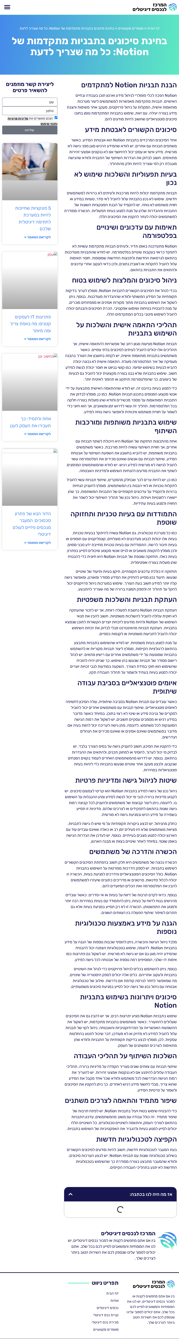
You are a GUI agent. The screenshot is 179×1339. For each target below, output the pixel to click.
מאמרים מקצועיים (130, 28)
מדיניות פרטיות (18, 118)
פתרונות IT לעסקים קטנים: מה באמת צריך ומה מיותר (30, 323)
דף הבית (153, 28)
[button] (7, 7)
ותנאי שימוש (49, 123)
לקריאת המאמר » (37, 237)
